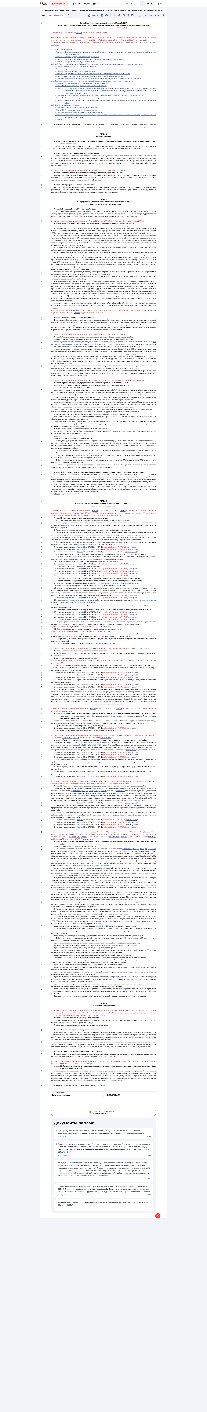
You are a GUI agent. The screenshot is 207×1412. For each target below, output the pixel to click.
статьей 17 (55, 544)
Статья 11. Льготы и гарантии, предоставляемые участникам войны (81, 83)
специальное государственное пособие (125, 595)
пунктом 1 (55, 817)
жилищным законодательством (86, 544)
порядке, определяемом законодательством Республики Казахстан (114, 583)
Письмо (153, 310)
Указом (93, 832)
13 (90, 745)
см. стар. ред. (141, 40)
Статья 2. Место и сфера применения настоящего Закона (77, 57)
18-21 (91, 791)
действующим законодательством (103, 643)
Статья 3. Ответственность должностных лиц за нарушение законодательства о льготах (89, 59)
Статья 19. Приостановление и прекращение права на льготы (78, 112)
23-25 (99, 745)
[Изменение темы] (142, 3)
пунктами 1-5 (76, 745)
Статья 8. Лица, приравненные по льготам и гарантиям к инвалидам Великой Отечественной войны (92, 74)
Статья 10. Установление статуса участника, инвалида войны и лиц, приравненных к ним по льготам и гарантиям (98, 78)
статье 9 (71, 846)
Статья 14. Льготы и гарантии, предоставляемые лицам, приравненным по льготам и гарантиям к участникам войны (99, 95)
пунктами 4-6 (120, 791)
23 (146, 849)
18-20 (94, 745)
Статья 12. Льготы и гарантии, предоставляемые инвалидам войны (81, 86)
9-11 (83, 791)
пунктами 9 (98, 926)
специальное (131, 750)
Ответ (57, 310)
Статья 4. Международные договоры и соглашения (74, 62)
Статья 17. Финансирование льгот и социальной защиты (76, 107)
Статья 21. (60, 120)
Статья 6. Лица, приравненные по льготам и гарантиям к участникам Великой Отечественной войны (93, 69)
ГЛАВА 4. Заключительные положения (65, 105)
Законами (95, 887)
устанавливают (102, 1073)
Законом (79, 33)
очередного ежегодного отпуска (81, 600)
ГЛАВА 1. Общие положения (61, 49)
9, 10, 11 (85, 745)
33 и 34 (107, 745)
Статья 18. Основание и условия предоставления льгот (76, 110)
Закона (76, 627)
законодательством (67, 525)
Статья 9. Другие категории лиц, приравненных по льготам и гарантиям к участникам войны (90, 76)
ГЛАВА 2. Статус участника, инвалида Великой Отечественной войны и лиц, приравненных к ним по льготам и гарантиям (97, 64)
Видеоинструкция (91, 3)
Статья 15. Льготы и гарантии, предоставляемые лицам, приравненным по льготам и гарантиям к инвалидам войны (99, 98)
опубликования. (99, 1085)
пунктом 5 (64, 851)
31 (102, 745)
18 (104, 926)
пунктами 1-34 (142, 653)
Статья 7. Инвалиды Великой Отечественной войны (75, 71)
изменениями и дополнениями (93, 28)
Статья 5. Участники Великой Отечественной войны (75, 66)
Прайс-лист (77, 3)
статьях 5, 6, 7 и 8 (113, 390)
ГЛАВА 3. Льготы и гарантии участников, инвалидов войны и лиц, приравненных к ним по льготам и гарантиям (92, 81)
